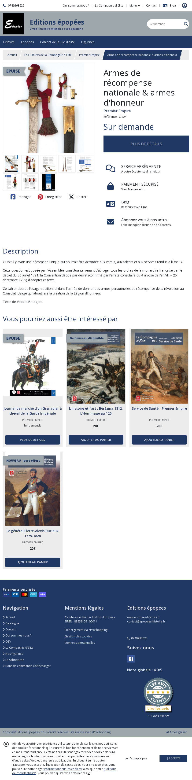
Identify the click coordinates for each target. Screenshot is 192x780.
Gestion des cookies (78, 636)
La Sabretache (14, 660)
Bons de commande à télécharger (28, 666)
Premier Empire (89, 55)
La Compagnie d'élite (19, 648)
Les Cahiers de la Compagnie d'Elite (48, 55)
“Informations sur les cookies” (62, 769)
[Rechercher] (186, 24)
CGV (8, 642)
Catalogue (12, 623)
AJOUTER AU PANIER (96, 440)
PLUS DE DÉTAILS (146, 144)
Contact (151, 5)
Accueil (12, 55)
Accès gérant (178, 732)
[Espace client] (184, 5)
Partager (24, 197)
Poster (80, 197)
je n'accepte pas (136, 758)
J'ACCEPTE (173, 758)
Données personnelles (80, 643)
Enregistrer (53, 197)
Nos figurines (14, 654)
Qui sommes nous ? (18, 635)
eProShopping (101, 732)
